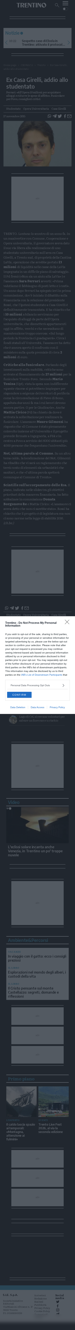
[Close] (68, 623)
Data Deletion (17, 707)
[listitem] (37, 685)
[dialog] (37, 665)
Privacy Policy (57, 707)
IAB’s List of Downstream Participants (41, 674)
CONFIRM (19, 694)
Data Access (37, 707)
